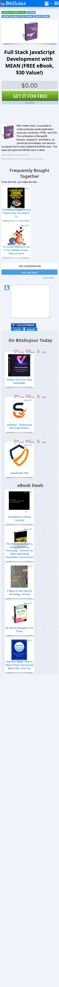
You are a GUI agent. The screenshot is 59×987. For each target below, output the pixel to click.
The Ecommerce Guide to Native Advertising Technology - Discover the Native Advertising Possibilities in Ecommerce (19, 550)
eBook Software (42, 16)
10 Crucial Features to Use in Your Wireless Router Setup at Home (16, 250)
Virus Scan (30, 102)
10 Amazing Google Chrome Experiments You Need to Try (16, 213)
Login (17, 329)
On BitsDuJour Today (30, 340)
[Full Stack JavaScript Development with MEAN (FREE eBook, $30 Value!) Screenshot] (8, 132)
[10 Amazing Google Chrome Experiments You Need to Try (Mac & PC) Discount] (16, 197)
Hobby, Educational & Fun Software (18, 16)
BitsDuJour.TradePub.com (14, 12)
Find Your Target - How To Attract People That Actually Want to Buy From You (19, 665)
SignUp (31, 329)
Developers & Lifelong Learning (19, 518)
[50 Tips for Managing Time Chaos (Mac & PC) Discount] (19, 612)
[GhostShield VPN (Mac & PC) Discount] (19, 454)
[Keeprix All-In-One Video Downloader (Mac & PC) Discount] (19, 364)
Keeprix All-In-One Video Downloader (19, 381)
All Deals (30, 12)
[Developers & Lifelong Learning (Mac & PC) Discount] (19, 501)
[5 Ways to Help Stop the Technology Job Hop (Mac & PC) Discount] (19, 575)
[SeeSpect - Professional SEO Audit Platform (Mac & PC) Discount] (19, 409)
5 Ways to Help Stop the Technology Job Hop (19, 592)
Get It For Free (30, 96)
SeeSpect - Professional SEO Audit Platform (19, 426)
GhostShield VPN (19, 473)
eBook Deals (30, 485)
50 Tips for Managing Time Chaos (19, 629)
